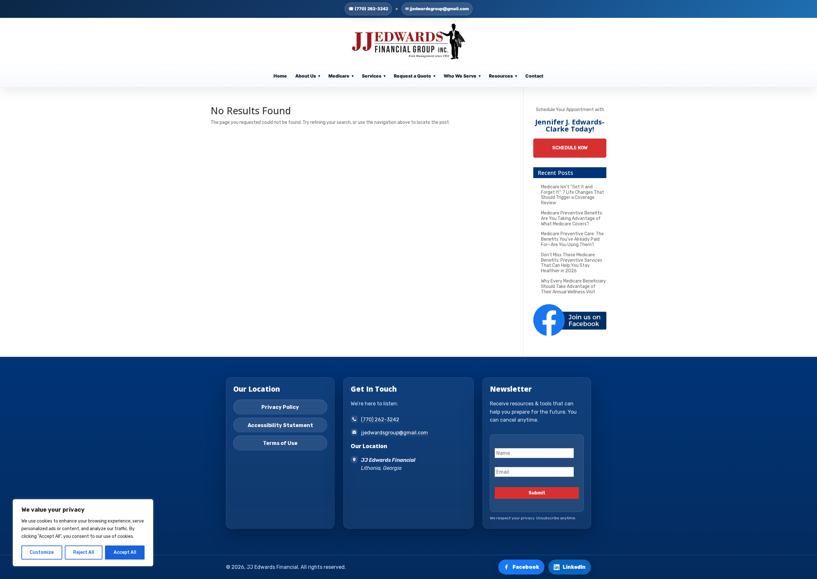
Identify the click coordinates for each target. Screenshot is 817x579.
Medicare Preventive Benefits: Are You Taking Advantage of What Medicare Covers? (572, 218)
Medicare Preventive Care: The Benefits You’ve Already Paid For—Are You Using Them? (572, 239)
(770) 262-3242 (380, 420)
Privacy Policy (280, 407)
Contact (534, 76)
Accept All (125, 552)
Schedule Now (570, 148)
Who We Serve (462, 76)
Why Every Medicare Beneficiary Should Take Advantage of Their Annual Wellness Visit (573, 286)
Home (280, 76)
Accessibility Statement (280, 425)
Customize (42, 552)
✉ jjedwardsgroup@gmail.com (437, 8)
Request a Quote (414, 76)
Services (374, 76)
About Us (307, 76)
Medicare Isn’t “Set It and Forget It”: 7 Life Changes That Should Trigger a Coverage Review (572, 195)
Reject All (83, 552)
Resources (503, 76)
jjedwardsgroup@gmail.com (394, 433)
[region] (83, 532)
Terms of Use (280, 443)
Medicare (341, 76)
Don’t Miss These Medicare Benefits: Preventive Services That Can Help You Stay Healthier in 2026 (571, 263)
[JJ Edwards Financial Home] (408, 41)
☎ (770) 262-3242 (368, 8)
